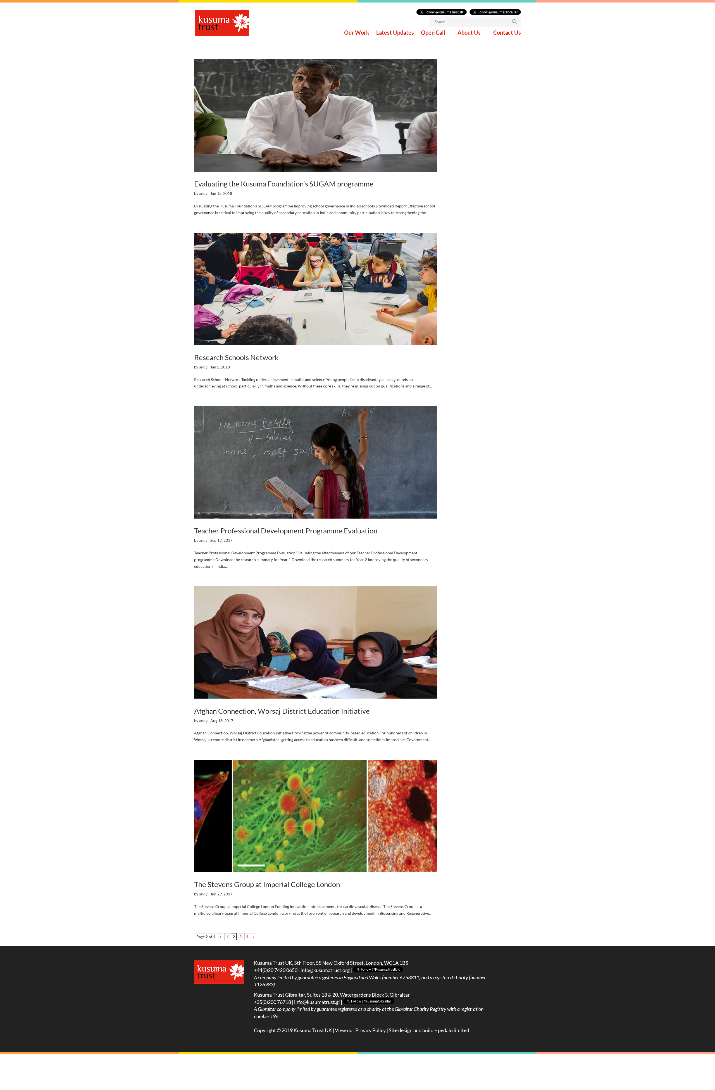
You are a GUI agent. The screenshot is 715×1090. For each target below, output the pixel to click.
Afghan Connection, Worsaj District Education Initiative (282, 710)
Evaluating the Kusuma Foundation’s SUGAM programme (283, 183)
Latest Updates (395, 33)
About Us (469, 33)
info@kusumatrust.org (325, 970)
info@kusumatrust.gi (317, 1002)
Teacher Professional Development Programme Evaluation (285, 530)
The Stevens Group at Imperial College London (267, 884)
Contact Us (507, 33)
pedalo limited (453, 1030)
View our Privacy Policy (360, 1030)
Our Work (356, 33)
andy (203, 193)
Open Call (433, 33)
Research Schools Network (236, 357)
